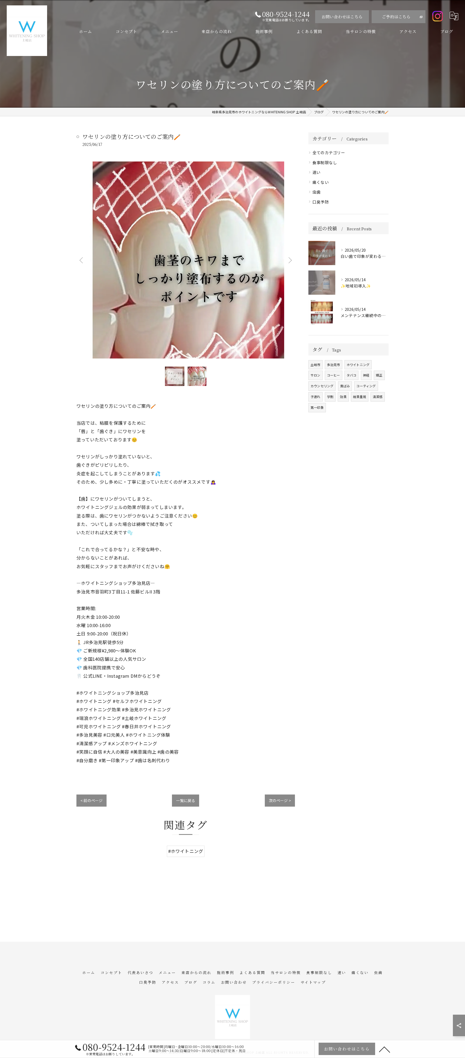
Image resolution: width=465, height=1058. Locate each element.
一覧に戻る (185, 800)
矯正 (379, 375)
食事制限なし (324, 162)
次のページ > (280, 800)
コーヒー (333, 375)
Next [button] (289, 260)
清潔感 (378, 396)
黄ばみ (345, 386)
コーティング (366, 386)
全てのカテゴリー (328, 152)
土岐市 (315, 364)
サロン (315, 375)
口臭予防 (320, 202)
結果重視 (359, 396)
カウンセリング (322, 386)
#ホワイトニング (185, 851)
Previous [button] (81, 260)
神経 (366, 375)
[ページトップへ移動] (384, 1049)
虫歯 (316, 192)
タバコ (352, 375)
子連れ (315, 396)
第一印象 (317, 407)
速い (316, 172)
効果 (343, 396)
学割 (330, 396)
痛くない (320, 182)
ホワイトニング (358, 364)
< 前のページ (91, 800)
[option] (185, 259)
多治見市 (333, 364)
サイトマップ (313, 982)
